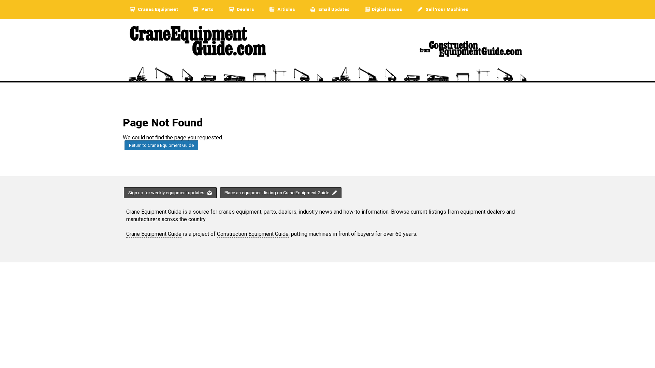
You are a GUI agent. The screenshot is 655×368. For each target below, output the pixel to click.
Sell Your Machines (446, 9)
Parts (207, 9)
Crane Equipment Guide (153, 234)
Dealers (245, 9)
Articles (285, 9)
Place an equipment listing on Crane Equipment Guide (277, 192)
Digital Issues (387, 9)
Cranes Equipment (157, 9)
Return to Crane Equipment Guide (161, 145)
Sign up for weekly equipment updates (166, 192)
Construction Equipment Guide (253, 234)
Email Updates (333, 9)
